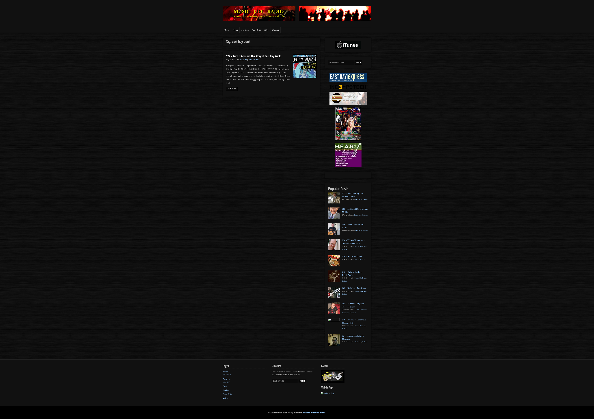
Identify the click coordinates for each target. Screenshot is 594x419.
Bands (357, 259)
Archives (245, 30)
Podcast (365, 199)
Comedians (363, 310)
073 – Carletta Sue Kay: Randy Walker (352, 273)
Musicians (358, 199)
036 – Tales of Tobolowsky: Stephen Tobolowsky (353, 242)
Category (226, 381)
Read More (232, 89)
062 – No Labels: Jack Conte (354, 288)
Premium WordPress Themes (314, 412)
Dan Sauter (243, 60)
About (235, 30)
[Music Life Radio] (259, 20)
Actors (357, 246)
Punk (225, 385)
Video (266, 30)
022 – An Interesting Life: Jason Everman (353, 195)
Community (358, 215)
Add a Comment (253, 60)
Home (226, 30)
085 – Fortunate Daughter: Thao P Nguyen (353, 305)
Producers (227, 374)
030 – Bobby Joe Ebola (352, 256)
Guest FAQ (256, 30)
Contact (275, 30)
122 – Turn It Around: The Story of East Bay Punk (253, 56)
